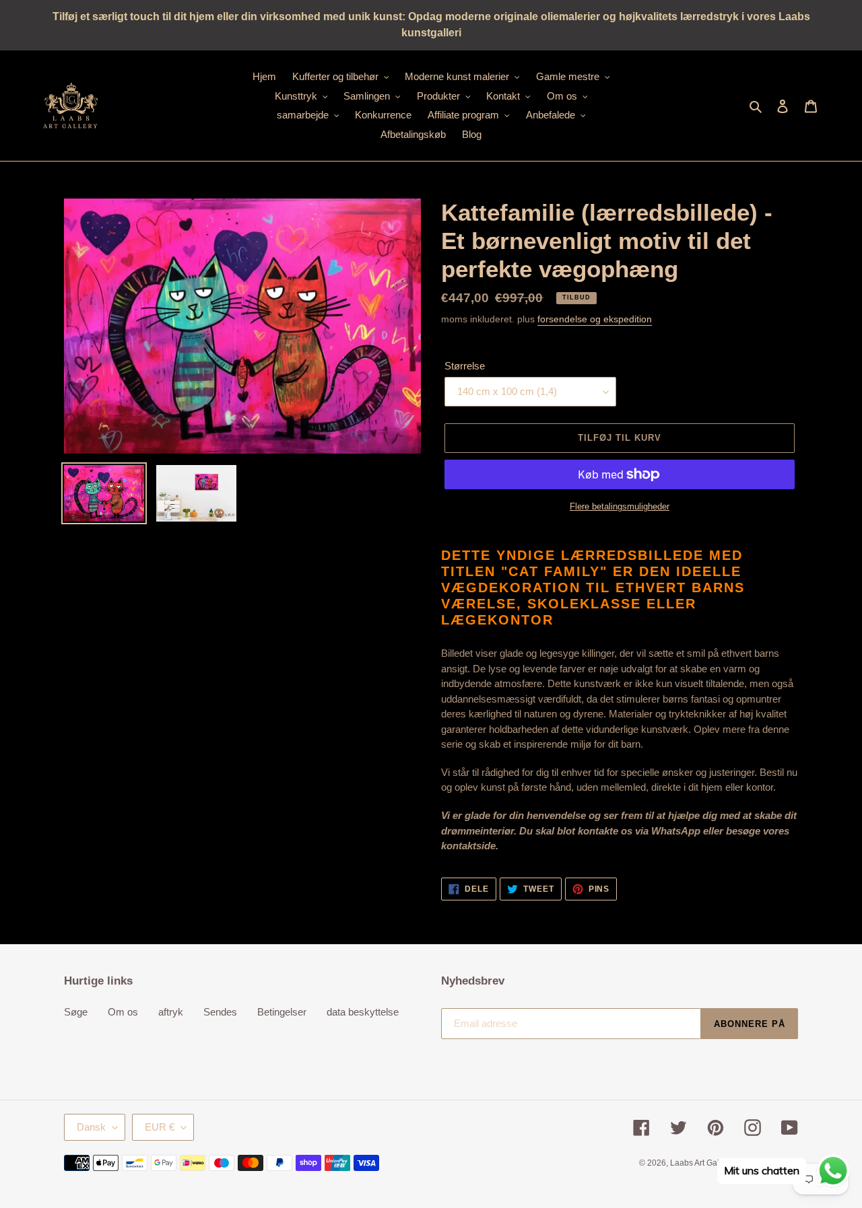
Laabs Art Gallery (701, 1163)
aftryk (170, 1012)
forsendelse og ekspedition (594, 319)
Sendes (220, 1012)
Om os (123, 1012)
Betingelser (281, 1012)
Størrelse (464, 365)
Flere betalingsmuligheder (619, 506)
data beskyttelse (363, 1012)
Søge (76, 1012)
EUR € (159, 1127)
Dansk (91, 1127)
